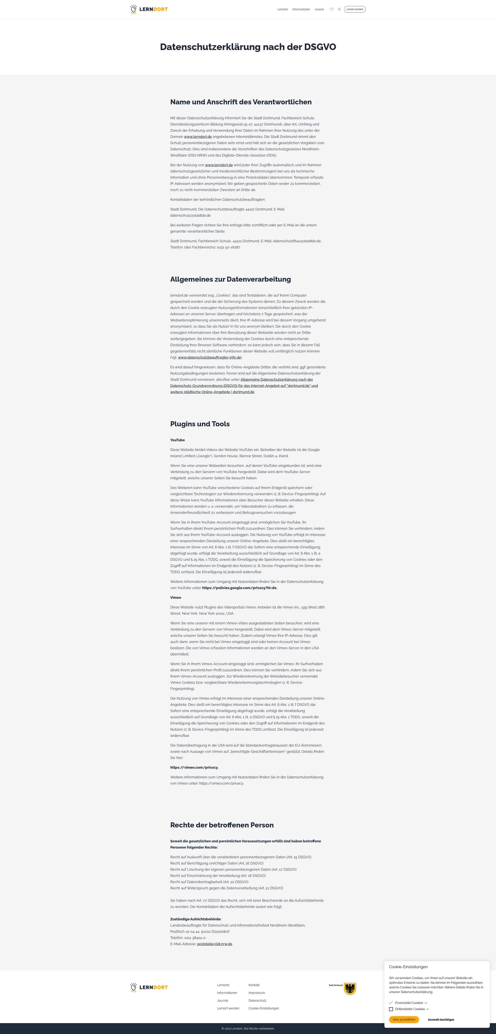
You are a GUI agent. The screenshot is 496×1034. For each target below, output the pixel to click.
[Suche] (339, 9)
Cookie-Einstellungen (264, 1008)
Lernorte (282, 9)
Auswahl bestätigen (441, 1019)
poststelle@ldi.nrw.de (214, 944)
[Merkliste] (332, 9)
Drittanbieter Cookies (410, 1009)
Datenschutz (257, 1000)
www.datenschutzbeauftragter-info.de (209, 357)
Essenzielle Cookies (409, 1003)
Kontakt (254, 985)
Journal (319, 9)
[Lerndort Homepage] (149, 9)
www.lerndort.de (198, 137)
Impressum (257, 993)
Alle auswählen (404, 1019)
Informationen (301, 9)
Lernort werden (228, 1008)
